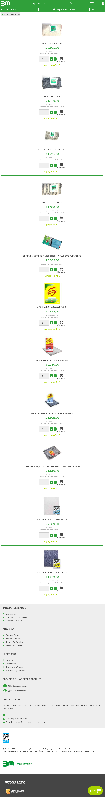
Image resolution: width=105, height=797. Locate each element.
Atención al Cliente (14, 645)
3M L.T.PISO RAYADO (52, 203)
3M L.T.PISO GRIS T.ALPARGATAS (52, 149)
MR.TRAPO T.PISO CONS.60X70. (52, 519)
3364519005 (22, 719)
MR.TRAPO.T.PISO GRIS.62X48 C (52, 573)
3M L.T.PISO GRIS (52, 96)
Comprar (61, 61)
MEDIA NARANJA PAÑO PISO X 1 (52, 307)
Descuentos (10, 614)
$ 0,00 (93, 790)
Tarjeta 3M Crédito (14, 642)
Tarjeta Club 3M (12, 638)
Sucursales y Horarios (15, 670)
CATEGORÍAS (9, 9)
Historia (9, 660)
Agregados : (52, 65)
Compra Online (12, 635)
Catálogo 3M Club (13, 620)
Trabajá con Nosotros (15, 667)
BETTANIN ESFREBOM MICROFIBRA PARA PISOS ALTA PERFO (52, 256)
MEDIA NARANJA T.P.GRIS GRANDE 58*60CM (52, 413)
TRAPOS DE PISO (11, 14)
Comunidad (11, 663)
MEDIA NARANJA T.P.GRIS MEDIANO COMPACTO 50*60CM (52, 466)
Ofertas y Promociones (16, 617)
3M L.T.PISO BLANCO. (52, 43)
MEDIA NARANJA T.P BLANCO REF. (52, 360)
